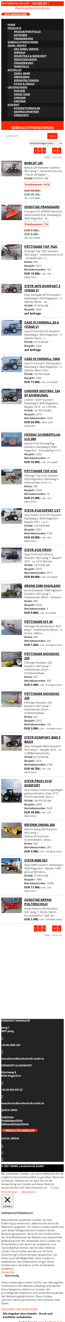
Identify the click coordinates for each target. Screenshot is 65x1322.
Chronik (20, 98)
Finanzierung (23, 38)
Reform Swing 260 (39, 825)
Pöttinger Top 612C (41, 471)
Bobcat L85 (33, 163)
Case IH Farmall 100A (42, 359)
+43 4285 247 (39, 3)
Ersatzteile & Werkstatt (30, 56)
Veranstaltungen (26, 80)
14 (54, 150)
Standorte (21, 115)
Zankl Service (17, 45)
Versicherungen (25, 59)
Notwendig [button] (7, 1272)
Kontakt (13, 105)
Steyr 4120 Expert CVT (42, 510)
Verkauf (19, 52)
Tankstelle (21, 66)
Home (11, 24)
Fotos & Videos (24, 84)
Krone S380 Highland (42, 586)
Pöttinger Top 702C (41, 246)
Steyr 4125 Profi (38, 550)
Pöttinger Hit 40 (38, 621)
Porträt (19, 91)
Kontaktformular (27, 108)
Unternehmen (17, 87)
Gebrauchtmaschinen (23, 42)
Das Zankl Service (26, 49)
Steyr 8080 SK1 (36, 860)
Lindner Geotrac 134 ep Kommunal (42, 393)
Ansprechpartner (26, 111)
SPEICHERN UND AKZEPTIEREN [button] (19, 1309)
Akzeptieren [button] (28, 1192)
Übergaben (22, 77)
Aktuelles (14, 70)
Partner (20, 101)
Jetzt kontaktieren (15, 14)
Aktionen (20, 35)
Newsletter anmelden (20, 1130)
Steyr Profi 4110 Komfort (38, 783)
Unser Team (22, 94)
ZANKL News (22, 73)
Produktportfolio (27, 31)
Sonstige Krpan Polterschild (37, 902)
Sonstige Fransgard (42, 207)
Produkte (14, 28)
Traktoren (7, 1117)
